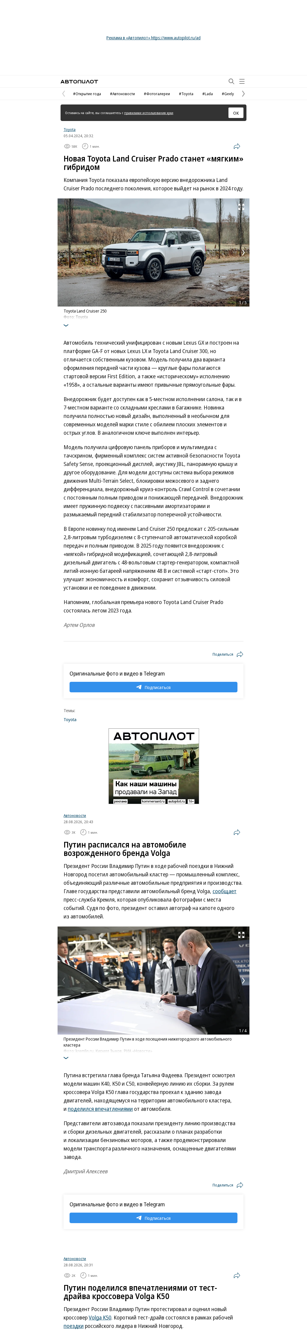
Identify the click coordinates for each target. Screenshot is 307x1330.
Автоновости (75, 815)
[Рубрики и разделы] (241, 81)
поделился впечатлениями (100, 1108)
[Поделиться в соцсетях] (236, 146)
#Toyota (186, 93)
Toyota (70, 129)
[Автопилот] (79, 81)
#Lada (207, 93)
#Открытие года (87, 93)
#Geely (228, 93)
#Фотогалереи (157, 93)
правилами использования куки (148, 112)
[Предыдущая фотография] (64, 252)
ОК (236, 113)
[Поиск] (231, 81)
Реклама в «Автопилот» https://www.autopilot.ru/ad (153, 38)
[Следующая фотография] (243, 252)
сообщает (225, 891)
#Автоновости (122, 93)
